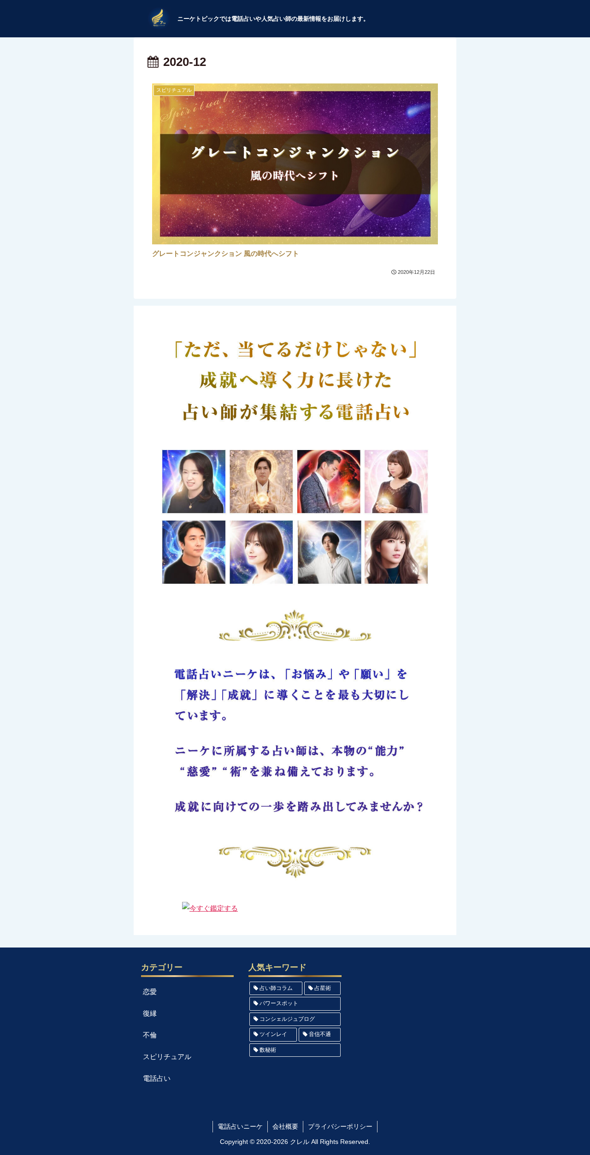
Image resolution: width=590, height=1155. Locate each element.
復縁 (150, 1013)
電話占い (157, 1078)
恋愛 (150, 991)
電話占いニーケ (240, 1126)
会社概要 (285, 1126)
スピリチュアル (167, 1056)
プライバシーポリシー (340, 1126)
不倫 (150, 1035)
